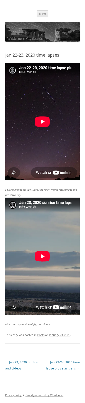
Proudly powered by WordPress (44, 395)
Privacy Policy (13, 395)
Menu (42, 13)
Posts (40, 335)
